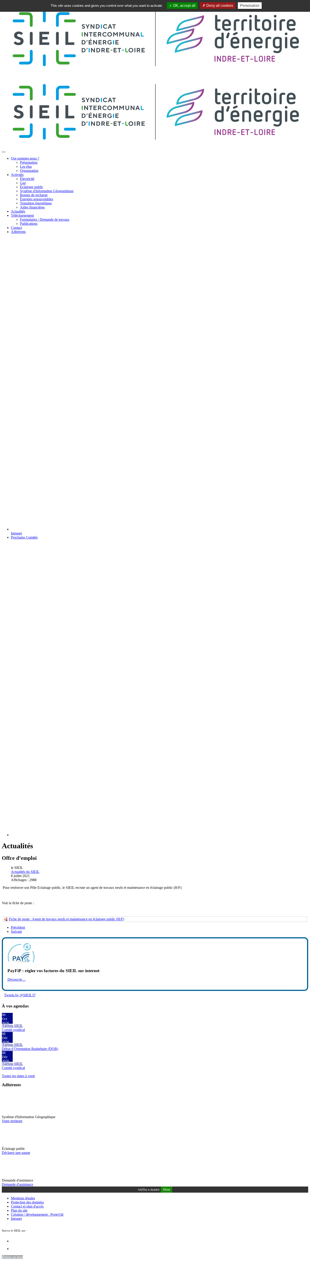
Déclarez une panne (16, 1153)
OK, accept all (183, 5)
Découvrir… (16, 979)
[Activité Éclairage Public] (13, 1144)
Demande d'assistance (17, 1184)
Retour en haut (12, 1257)
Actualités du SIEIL (25, 872)
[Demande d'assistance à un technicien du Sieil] (13, 1176)
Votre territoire (12, 1121)
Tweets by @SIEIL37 (20, 995)
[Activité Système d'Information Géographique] (13, 1113)
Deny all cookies (219, 5)
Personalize (249, 5)
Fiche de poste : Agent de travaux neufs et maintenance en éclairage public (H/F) (66, 919)
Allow (166, 1189)
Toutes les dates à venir (18, 1076)
